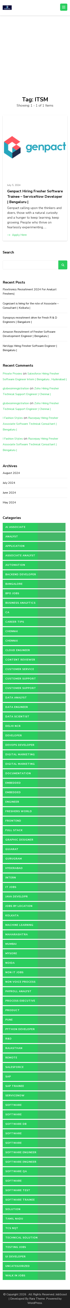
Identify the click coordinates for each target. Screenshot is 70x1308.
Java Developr (16, 896)
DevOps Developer (19, 745)
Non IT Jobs (14, 972)
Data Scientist (17, 716)
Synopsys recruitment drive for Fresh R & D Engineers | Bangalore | (30, 320)
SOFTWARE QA (16, 1171)
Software (13, 1105)
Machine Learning (19, 925)
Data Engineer (16, 707)
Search (8, 252)
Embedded (13, 783)
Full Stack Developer (14, 832)
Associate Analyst (20, 555)
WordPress (34, 1303)
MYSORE (11, 953)
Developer (13, 735)
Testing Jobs (15, 1247)
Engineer (12, 802)
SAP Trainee (14, 1086)
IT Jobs (10, 887)
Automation (15, 565)
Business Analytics (20, 603)
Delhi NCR (13, 726)
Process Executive (20, 1000)
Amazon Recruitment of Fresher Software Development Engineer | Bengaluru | (29, 334)
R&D (8, 1038)
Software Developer (13, 1135)
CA (7, 612)
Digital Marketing (20, 754)
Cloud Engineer (17, 650)
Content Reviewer (20, 659)
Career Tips (14, 622)
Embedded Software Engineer (20, 794)
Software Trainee (20, 1199)
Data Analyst (16, 697)
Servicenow (15, 1095)
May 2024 (9, 502)
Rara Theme (37, 1299)
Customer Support (20, 678)
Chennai (11, 631)
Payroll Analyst (18, 991)
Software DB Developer (16, 1125)
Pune (9, 1019)
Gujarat (11, 849)
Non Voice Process (20, 982)
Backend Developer (20, 574)
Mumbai (11, 944)
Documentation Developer (18, 775)
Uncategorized (17, 1266)
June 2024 (9, 493)
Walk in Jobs (15, 1275)
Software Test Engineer (17, 1192)
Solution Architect (13, 1211)
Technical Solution (21, 1237)
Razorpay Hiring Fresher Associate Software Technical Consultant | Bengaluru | (30, 424)
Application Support (15, 547)
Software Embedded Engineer (20, 1144)
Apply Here (19, 235)
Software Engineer (20, 1152)
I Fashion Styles (13, 418)
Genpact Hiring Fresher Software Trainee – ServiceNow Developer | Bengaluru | (35, 196)
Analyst (11, 536)
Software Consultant (15, 1116)
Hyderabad (14, 868)
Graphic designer (19, 839)
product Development (15, 1012)
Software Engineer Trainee (20, 1163)
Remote (11, 1057)
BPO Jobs (12, 593)
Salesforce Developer (14, 1068)
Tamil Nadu (14, 1218)
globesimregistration (16, 388)
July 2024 (9, 483)
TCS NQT (11, 1228)
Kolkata (12, 915)
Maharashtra (16, 934)
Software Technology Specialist (15, 1182)
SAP (8, 1076)
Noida (10, 963)
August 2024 (11, 473)
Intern (10, 877)
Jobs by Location (18, 906)
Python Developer (20, 1029)
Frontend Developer (13, 822)
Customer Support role (20, 689)
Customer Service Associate (19, 670)
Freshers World (18, 811)
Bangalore (14, 584)
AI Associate (15, 527)
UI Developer (15, 1256)
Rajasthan (13, 1048)
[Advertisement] (35, 52)
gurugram (13, 858)
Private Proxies (12, 374)
